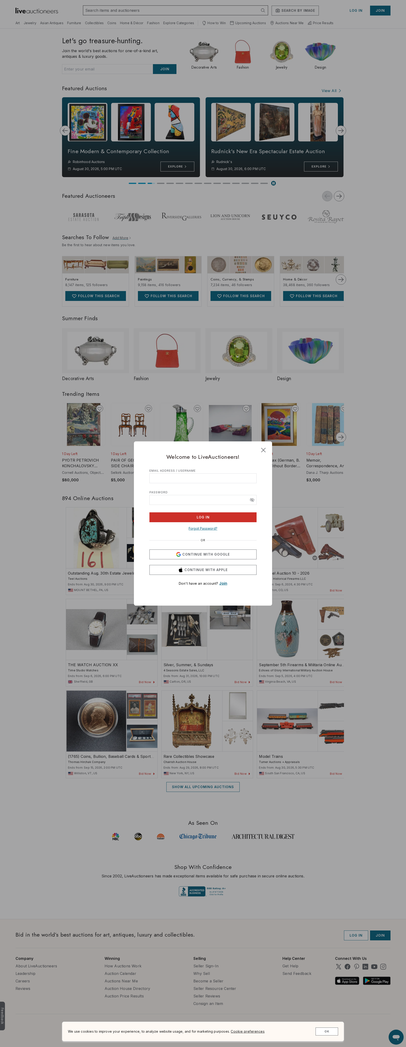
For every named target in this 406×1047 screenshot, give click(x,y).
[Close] (263, 450)
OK (326, 1031)
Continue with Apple (206, 570)
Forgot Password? (203, 528)
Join (223, 583)
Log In (203, 517)
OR (203, 540)
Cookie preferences (248, 1031)
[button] (252, 500)
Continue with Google (206, 554)
